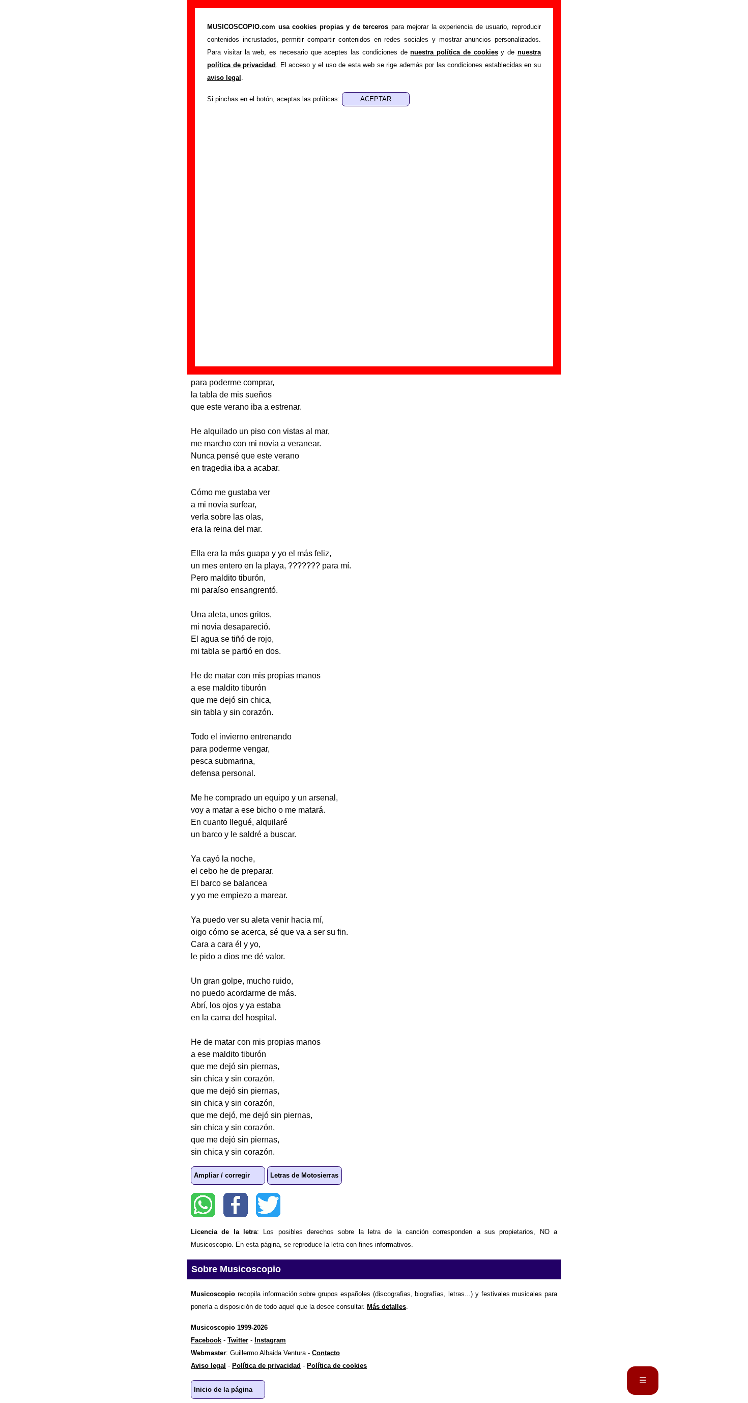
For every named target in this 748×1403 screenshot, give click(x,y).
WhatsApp (203, 1205)
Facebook (235, 1205)
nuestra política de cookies (454, 52)
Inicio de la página (223, 1389)
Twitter (268, 1205)
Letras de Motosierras (304, 1175)
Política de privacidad (266, 1365)
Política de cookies (337, 1365)
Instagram (270, 1340)
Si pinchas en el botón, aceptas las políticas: (274, 99)
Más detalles (386, 1306)
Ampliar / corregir (222, 1175)
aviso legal (224, 77)
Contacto (326, 1353)
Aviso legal (208, 1365)
